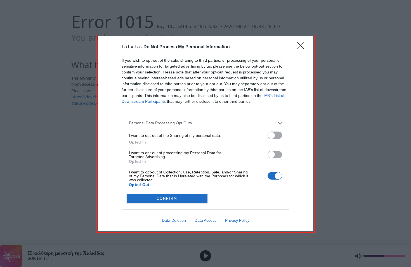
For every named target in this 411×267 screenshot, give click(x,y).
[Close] (302, 47)
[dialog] (205, 133)
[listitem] (205, 123)
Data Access (205, 220)
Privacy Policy (237, 220)
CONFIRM (167, 198)
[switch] (275, 135)
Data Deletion (174, 220)
